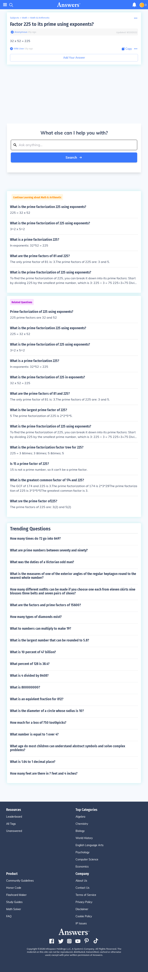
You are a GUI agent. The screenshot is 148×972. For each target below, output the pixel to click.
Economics (82, 866)
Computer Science (87, 859)
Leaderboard (14, 816)
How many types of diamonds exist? (36, 617)
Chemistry (82, 824)
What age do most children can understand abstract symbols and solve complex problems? (67, 748)
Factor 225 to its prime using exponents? (52, 24)
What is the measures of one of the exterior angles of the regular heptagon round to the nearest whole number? (73, 576)
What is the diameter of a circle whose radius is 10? (47, 711)
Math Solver (13, 909)
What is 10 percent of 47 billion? (33, 652)
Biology (80, 831)
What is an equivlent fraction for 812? (36, 699)
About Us (81, 880)
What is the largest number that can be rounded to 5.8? (49, 640)
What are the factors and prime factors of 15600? (45, 605)
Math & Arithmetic (40, 17)
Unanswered (14, 831)
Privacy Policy (84, 902)
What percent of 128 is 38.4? (30, 664)
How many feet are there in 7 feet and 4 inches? (43, 773)
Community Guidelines (20, 880)
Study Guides (14, 902)
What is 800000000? (25, 687)
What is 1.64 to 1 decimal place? (32, 762)
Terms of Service (86, 895)
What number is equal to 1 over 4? (34, 734)
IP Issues (81, 923)
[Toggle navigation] (5, 4)
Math (24, 17)
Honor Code (13, 888)
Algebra (80, 816)
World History (84, 838)
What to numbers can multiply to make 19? (40, 628)
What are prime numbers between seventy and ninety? (49, 550)
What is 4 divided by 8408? (29, 675)
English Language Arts (89, 845)
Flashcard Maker (16, 895)
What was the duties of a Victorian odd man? (42, 562)
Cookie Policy (84, 916)
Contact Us (82, 888)
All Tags (11, 824)
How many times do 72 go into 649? (35, 538)
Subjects (14, 17)
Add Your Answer (74, 57)
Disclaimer (82, 909)
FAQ (9, 916)
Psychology (82, 852)
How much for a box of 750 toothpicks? (38, 722)
